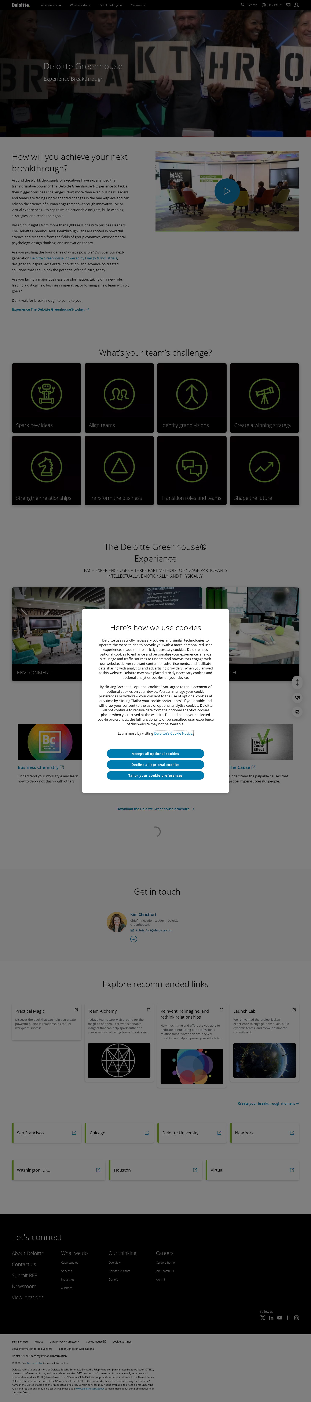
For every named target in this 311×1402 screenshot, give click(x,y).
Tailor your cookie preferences (155, 775)
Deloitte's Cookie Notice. (173, 733)
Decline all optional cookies (155, 764)
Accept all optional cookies (155, 753)
